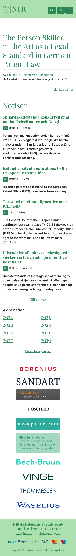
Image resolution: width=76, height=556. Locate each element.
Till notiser (38, 299)
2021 (46, 332)
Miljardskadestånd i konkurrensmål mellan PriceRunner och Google (36, 119)
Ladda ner (65, 89)
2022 (8, 332)
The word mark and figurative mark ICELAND (36, 204)
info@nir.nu (24, 533)
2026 (8, 316)
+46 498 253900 (50, 533)
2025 (46, 316)
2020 (8, 340)
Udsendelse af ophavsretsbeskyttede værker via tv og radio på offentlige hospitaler (36, 257)
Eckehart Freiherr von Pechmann (30, 75)
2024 (8, 324)
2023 (46, 324)
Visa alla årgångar (38, 351)
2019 (46, 340)
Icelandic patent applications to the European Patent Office (35, 170)
